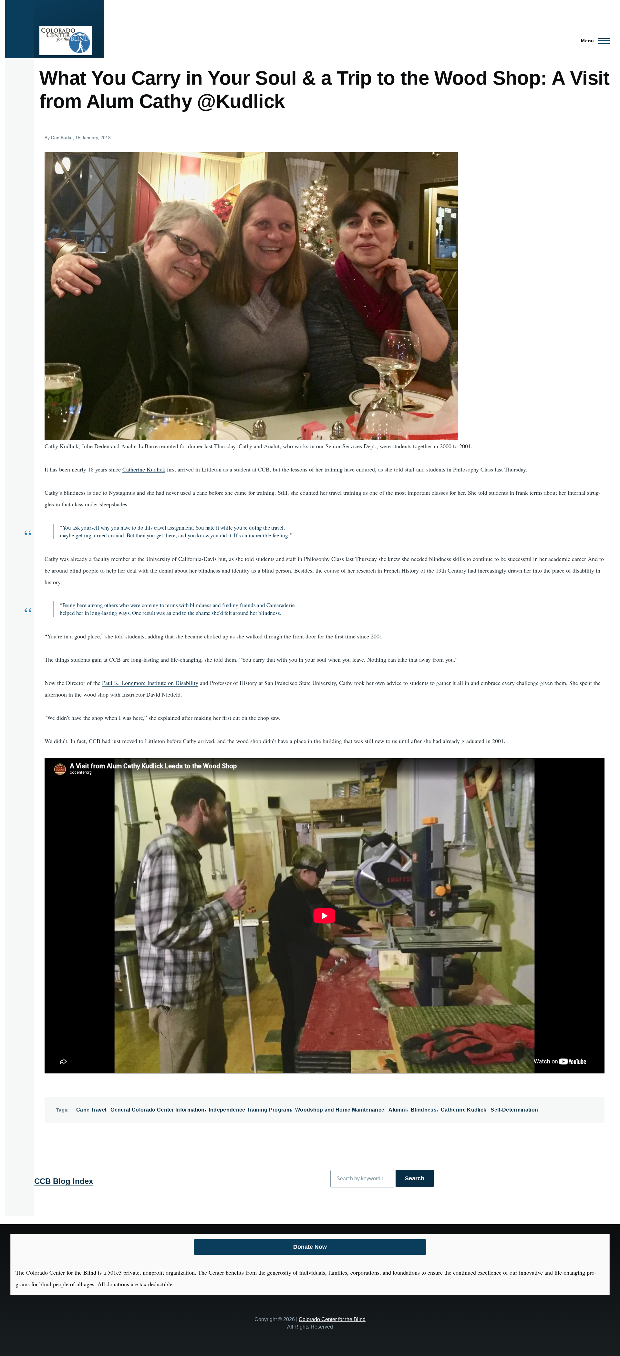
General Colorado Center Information (157, 1110)
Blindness (424, 1110)
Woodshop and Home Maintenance (339, 1110)
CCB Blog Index (63, 1181)
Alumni (397, 1110)
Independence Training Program (250, 1110)
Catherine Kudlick (143, 469)
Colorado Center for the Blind (332, 1319)
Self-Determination (514, 1110)
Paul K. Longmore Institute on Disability (150, 683)
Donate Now (310, 1247)
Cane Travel (91, 1110)
